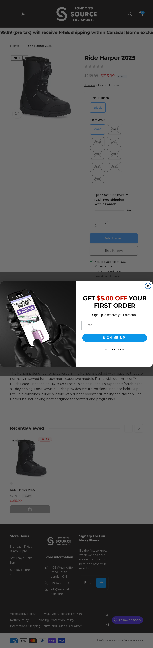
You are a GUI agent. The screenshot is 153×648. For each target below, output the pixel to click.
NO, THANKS (114, 349)
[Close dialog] (148, 286)
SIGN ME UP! (115, 337)
